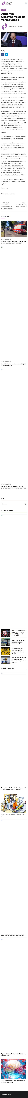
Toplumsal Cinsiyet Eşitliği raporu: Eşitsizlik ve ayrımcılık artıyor (13, 1054)
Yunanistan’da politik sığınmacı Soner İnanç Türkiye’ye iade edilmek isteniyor (18, 651)
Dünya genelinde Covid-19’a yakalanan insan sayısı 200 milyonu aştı (13, 1081)
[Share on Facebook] (2, 54)
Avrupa (3, 9)
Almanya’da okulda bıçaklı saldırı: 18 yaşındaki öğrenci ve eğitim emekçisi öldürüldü (13, 788)
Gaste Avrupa (11, 26)
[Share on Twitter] (6, 54)
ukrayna (12, 193)
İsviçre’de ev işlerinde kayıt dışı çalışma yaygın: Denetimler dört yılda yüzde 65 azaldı (19, 660)
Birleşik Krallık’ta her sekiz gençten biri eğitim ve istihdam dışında (19, 642)
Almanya (6, 193)
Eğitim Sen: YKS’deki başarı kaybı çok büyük (12, 935)
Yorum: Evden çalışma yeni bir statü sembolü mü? (13, 815)
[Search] (25, 504)
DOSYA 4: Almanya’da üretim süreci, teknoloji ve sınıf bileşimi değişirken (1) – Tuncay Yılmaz (19, 633)
